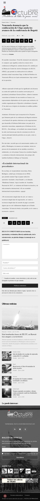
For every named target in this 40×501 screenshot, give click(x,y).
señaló (11, 174)
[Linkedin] (13, 41)
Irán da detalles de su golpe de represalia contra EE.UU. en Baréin (25, 355)
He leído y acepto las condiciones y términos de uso (21, 454)
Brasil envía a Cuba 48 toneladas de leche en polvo (24, 367)
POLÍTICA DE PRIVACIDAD (31, 498)
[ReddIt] (17, 41)
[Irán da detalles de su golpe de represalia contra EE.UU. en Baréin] (6, 356)
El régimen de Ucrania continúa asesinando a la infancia (22, 380)
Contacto (27, 495)
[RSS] (15, 429)
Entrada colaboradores (16, 495)
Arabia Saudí (16, 389)
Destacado (4, 331)
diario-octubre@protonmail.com (24, 424)
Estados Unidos (5, 22)
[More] (35, 41)
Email (4, 447)
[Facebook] (4, 41)
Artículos (15, 376)
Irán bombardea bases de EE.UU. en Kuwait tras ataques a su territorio (19, 335)
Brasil (14, 364)
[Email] (22, 41)
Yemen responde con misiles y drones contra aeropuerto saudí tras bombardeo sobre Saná (25, 393)
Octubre (11, 54)
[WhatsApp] (8, 41)
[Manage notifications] (5, 496)
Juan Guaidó (20, 180)
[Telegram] (31, 41)
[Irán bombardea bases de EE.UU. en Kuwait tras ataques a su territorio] (20, 318)
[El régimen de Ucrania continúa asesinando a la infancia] (6, 381)
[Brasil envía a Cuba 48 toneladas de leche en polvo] (6, 368)
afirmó (29, 94)
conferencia (5, 66)
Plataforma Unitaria (8, 182)
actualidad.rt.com (13, 218)
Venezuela (13, 22)
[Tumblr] (26, 41)
